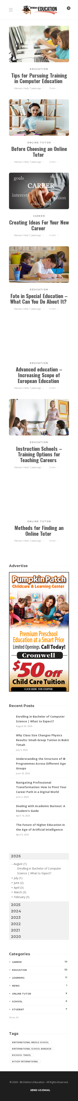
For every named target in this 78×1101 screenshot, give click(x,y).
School (39, 1001)
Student (39, 1009)
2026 (16, 856)
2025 (15, 905)
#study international (25, 1061)
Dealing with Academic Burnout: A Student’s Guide (40, 808)
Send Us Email (40, 1090)
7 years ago (35, 88)
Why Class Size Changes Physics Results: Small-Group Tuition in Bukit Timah (42, 740)
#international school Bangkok (31, 1048)
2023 (16, 917)
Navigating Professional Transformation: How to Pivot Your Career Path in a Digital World (41, 787)
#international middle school (30, 1042)
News (39, 985)
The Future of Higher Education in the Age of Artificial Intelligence (40, 827)
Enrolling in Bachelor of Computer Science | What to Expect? (40, 719)
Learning (39, 977)
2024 (16, 911)
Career (39, 216)
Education (39, 69)
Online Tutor (39, 142)
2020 (16, 937)
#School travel (21, 1055)
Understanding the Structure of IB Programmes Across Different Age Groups (41, 763)
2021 (15, 930)
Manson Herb (21, 88)
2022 (16, 924)
